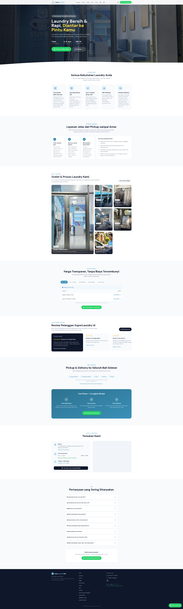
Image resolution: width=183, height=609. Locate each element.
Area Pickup (81, 583)
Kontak (80, 590)
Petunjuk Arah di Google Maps (71, 468)
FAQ (100, 2)
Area (92, 2)
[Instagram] (118, 2)
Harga (88, 2)
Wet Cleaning (91, 282)
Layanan (78, 2)
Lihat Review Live (125, 329)
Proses (83, 2)
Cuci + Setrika (72, 282)
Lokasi (96, 2)
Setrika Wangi (82, 282)
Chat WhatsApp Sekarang (92, 558)
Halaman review (117, 346)
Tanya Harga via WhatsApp (92, 307)
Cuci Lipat (64, 282)
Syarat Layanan (82, 600)
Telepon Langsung (112, 577)
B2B (104, 2)
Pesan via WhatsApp (62, 49)
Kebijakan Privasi (83, 597)
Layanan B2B (82, 595)
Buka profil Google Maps (60, 348)
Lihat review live (90, 345)
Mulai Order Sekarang (92, 413)
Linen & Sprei (101, 282)
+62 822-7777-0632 (63, 463)
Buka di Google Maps (64, 449)
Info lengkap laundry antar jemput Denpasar (91, 383)
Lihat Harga (78, 49)
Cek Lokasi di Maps (124, 180)
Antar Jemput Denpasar (84, 592)
